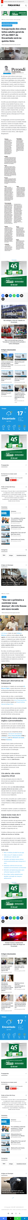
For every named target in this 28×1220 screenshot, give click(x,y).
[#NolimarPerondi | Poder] (7, 374)
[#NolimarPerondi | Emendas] (21, 374)
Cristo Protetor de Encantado (13, 19)
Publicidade (14, 260)
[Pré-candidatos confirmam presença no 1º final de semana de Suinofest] (5, 520)
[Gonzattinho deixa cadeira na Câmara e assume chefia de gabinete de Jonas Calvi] (21, 388)
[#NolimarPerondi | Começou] (7, 388)
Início (4, 19)
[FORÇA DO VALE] (14, 5)
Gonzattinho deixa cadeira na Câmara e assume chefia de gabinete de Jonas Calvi (20, 396)
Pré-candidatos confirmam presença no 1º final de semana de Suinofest (18, 520)
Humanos (13, 511)
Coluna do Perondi (6, 25)
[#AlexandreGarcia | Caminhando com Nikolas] (5, 528)
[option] (14, 577)
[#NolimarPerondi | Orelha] (21, 357)
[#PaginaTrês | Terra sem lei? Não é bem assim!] (5, 535)
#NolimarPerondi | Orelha (17, 539)
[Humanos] (5, 513)
